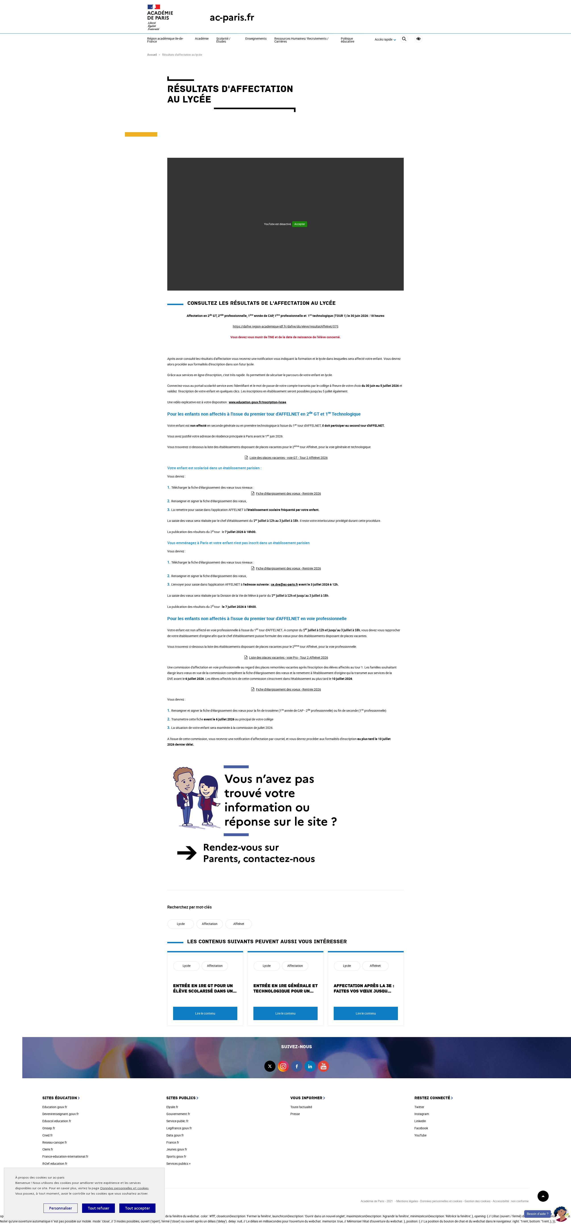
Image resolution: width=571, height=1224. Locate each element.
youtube (323, 1066)
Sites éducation (59, 1098)
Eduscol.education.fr (56, 1121)
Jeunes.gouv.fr (176, 1149)
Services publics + (178, 1163)
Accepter (299, 224)
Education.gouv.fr (54, 1107)
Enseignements (256, 38)
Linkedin (420, 1121)
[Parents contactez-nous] (285, 815)
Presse (295, 1114)
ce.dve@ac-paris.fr (284, 584)
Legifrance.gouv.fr (179, 1128)
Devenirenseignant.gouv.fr (60, 1114)
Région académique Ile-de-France (165, 40)
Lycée (181, 924)
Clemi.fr (47, 1149)
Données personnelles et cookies (124, 1188)
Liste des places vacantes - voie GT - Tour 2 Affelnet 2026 (289, 457)
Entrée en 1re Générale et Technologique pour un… (285, 988)
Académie (202, 38)
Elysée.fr (172, 1107)
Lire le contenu (205, 1013)
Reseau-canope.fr (54, 1142)
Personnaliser (60, 1208)
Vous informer (306, 1098)
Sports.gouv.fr (176, 1156)
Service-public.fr (177, 1121)
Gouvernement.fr (178, 1114)
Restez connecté (432, 1098)
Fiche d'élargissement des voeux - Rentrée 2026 (288, 493)
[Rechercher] (404, 39)
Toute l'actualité (301, 1107)
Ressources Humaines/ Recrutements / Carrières (301, 40)
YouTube (420, 1135)
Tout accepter (137, 1208)
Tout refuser (98, 1208)
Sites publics (181, 1098)
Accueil (152, 55)
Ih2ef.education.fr (54, 1163)
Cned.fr (47, 1135)
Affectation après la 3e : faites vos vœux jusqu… (364, 988)
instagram (283, 1066)
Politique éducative (347, 40)
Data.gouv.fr (175, 1135)
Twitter (419, 1107)
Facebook (421, 1128)
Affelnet (238, 924)
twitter (269, 1066)
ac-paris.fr (232, 17)
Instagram (421, 1114)
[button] (561, 1214)
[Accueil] (169, 17)
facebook (296, 1066)
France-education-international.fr (65, 1156)
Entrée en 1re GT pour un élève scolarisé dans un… (205, 988)
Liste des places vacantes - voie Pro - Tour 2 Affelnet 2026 (288, 657)
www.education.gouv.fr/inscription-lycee (257, 402)
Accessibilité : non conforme (511, 1201)
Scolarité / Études (223, 40)
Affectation (209, 924)
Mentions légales (407, 1201)
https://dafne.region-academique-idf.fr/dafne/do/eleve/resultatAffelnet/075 (285, 326)
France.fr (172, 1142)
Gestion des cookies (477, 1201)
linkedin (310, 1066)
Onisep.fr (48, 1128)
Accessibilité (418, 39)
